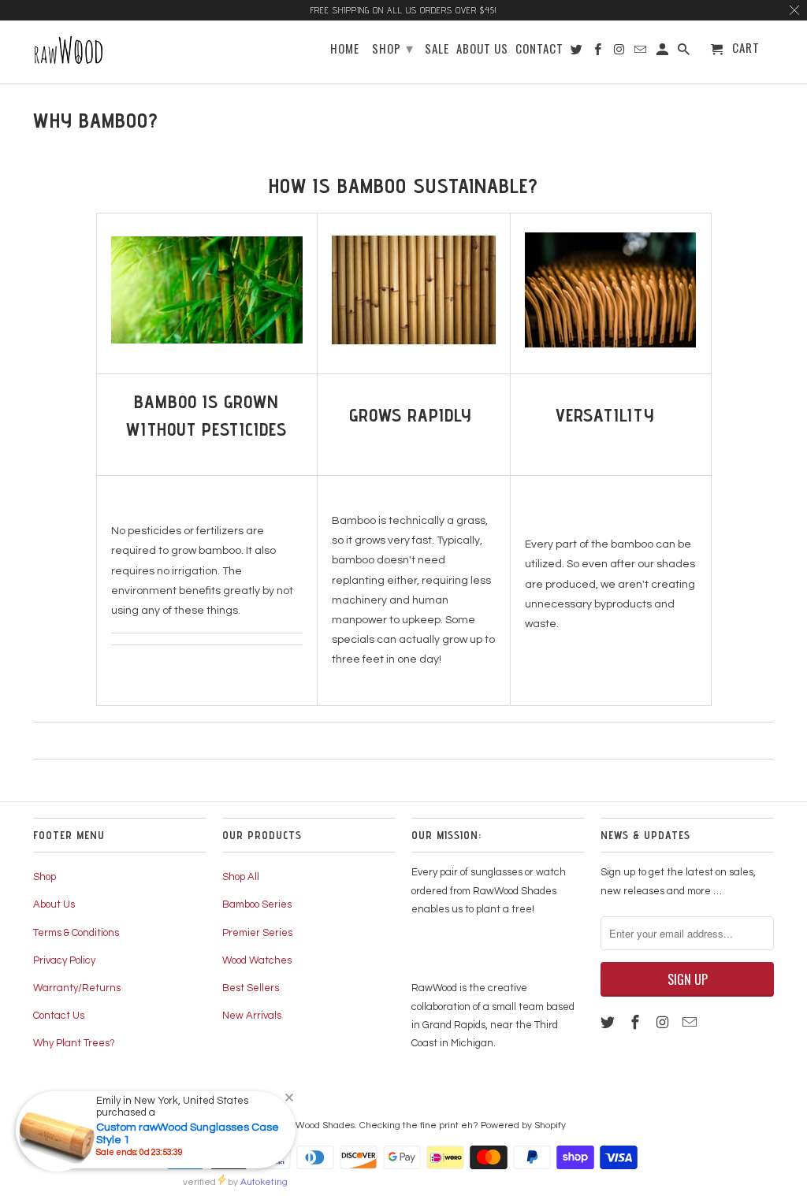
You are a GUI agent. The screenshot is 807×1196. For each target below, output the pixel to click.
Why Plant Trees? (74, 1043)
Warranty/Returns (77, 988)
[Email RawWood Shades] (691, 1023)
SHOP (393, 47)
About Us (54, 904)
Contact (539, 49)
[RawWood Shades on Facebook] (636, 1023)
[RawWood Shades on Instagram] (664, 1023)
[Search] (685, 51)
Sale (437, 49)
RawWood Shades (315, 1125)
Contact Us (58, 1015)
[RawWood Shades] (110, 52)
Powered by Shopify (523, 1125)
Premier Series (257, 932)
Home (344, 49)
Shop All (240, 876)
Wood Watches (257, 960)
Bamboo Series (257, 904)
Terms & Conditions (76, 932)
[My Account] (663, 51)
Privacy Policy (64, 960)
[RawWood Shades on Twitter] (609, 1023)
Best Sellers (250, 988)
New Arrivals (251, 1015)
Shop (44, 876)
